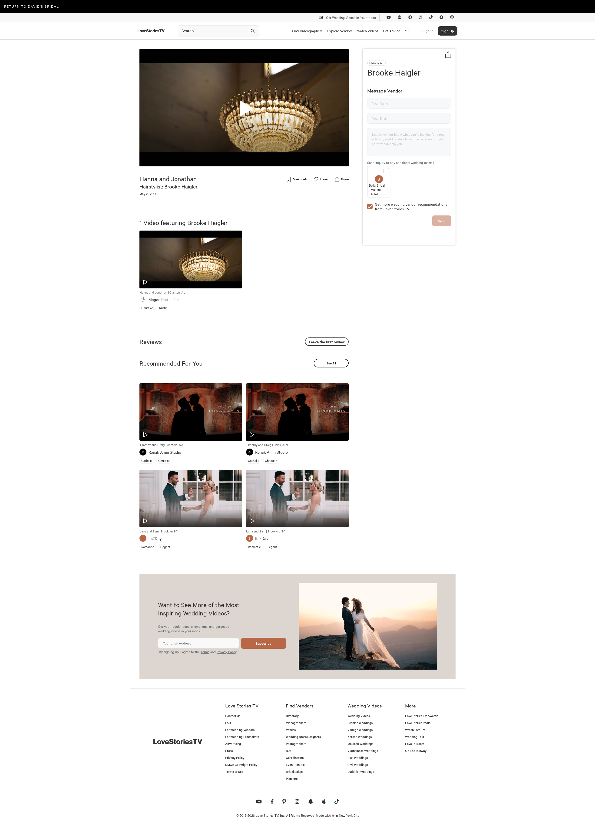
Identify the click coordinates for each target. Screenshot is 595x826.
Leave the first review (327, 341)
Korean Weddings (359, 736)
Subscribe (263, 643)
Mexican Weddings (360, 743)
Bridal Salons (294, 771)
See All (331, 363)
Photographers (296, 743)
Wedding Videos (358, 716)
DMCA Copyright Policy (241, 764)
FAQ (228, 722)
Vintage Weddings (360, 729)
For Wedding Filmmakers (242, 736)
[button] (244, 107)
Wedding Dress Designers (303, 736)
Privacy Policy (226, 651)
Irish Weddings (357, 757)
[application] (244, 107)
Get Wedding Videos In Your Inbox (351, 17)
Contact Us (232, 716)
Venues (291, 729)
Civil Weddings (357, 764)
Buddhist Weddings (360, 771)
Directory (292, 716)
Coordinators (295, 757)
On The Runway (415, 750)
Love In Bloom (414, 743)
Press (229, 750)
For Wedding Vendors (240, 729)
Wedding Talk (414, 736)
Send (442, 220)
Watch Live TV (415, 729)
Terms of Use (234, 771)
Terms (205, 651)
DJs (288, 750)
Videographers (296, 722)
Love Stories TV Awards (421, 716)
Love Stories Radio (417, 722)
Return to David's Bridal (31, 6)
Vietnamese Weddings (362, 750)
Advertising (233, 743)
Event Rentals (295, 764)
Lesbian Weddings (360, 722)
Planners (292, 778)
